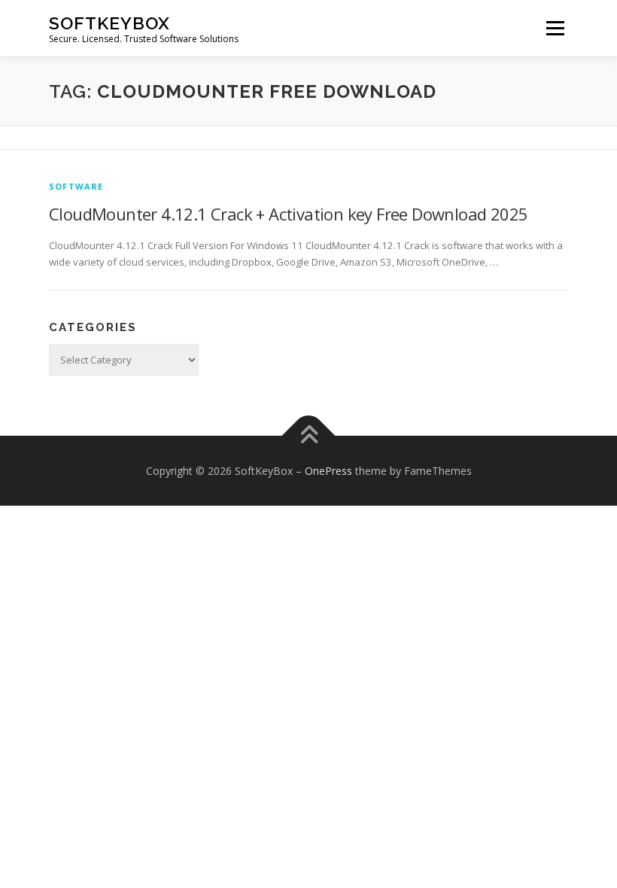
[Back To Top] (309, 435)
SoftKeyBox (109, 23)
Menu (555, 28)
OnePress (328, 471)
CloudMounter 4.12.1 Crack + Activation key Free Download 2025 (288, 213)
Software (76, 186)
